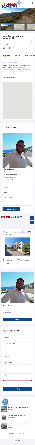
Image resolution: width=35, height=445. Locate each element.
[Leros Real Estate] (11, 4)
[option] (17, 15)
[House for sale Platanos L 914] (4, 417)
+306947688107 (10, 177)
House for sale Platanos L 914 (17, 415)
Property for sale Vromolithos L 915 (17, 232)
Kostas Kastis (9, 169)
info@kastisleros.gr (11, 174)
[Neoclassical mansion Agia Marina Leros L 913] (4, 426)
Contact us (17, 319)
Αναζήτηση (18, 389)
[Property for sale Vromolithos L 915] (17, 246)
